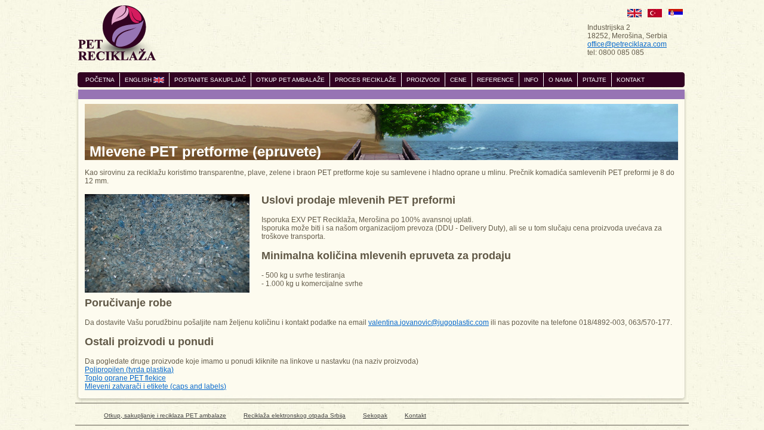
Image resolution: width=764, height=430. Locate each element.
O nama (560, 79)
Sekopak (375, 415)
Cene (458, 79)
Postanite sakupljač (210, 79)
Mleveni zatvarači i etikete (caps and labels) (155, 386)
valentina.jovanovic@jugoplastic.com (428, 322)
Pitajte (594, 79)
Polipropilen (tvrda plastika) (129, 370)
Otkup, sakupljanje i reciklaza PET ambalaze (165, 415)
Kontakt (631, 79)
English (139, 79)
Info (531, 79)
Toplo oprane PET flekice (125, 378)
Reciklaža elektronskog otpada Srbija (295, 415)
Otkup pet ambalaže (290, 79)
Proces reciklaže (365, 79)
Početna (100, 79)
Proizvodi (423, 79)
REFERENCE (495, 79)
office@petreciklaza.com (627, 44)
